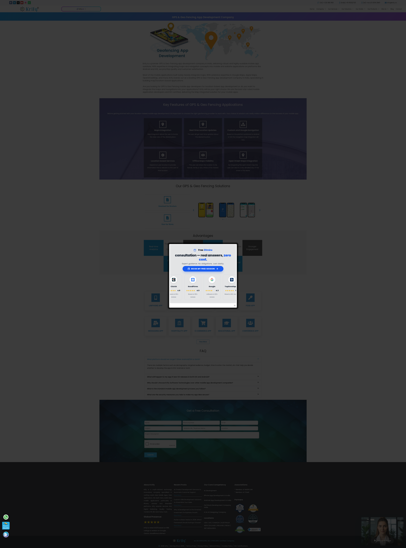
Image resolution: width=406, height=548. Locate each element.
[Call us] (6, 534)
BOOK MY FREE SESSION (203, 268)
